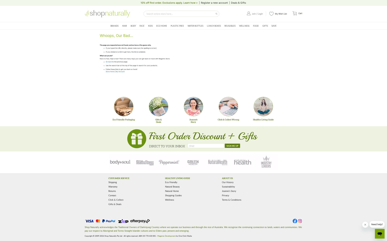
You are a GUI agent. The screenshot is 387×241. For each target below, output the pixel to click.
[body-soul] (120, 161)
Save (274, 25)
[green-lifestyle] (193, 161)
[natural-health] (218, 161)
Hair (124, 25)
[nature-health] (242, 161)
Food (256, 25)
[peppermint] (169, 161)
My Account (120, 71)
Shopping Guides (173, 195)
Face (142, 25)
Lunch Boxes (214, 25)
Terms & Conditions (231, 199)
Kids (150, 25)
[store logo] (107, 13)
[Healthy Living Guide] (263, 106)
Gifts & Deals (114, 204)
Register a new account (214, 2)
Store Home (110, 71)
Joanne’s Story (229, 190)
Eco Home (161, 25)
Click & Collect (115, 199)
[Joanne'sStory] (193, 106)
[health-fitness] (144, 161)
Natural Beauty (172, 186)
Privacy (225, 195)
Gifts (265, 25)
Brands (115, 25)
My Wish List (281, 14)
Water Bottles (195, 25)
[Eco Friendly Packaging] (123, 106)
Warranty (112, 186)
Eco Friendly (171, 182)
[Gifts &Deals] (158, 106)
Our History (228, 182)
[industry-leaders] (266, 161)
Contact (112, 195)
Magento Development (166, 236)
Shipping (112, 182)
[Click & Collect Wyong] (228, 106)
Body (133, 25)
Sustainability (228, 186)
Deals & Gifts (238, 2)
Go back (109, 62)
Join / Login (257, 14)
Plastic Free (177, 25)
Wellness (244, 25)
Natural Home (172, 190)
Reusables (230, 25)
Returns (112, 190)
